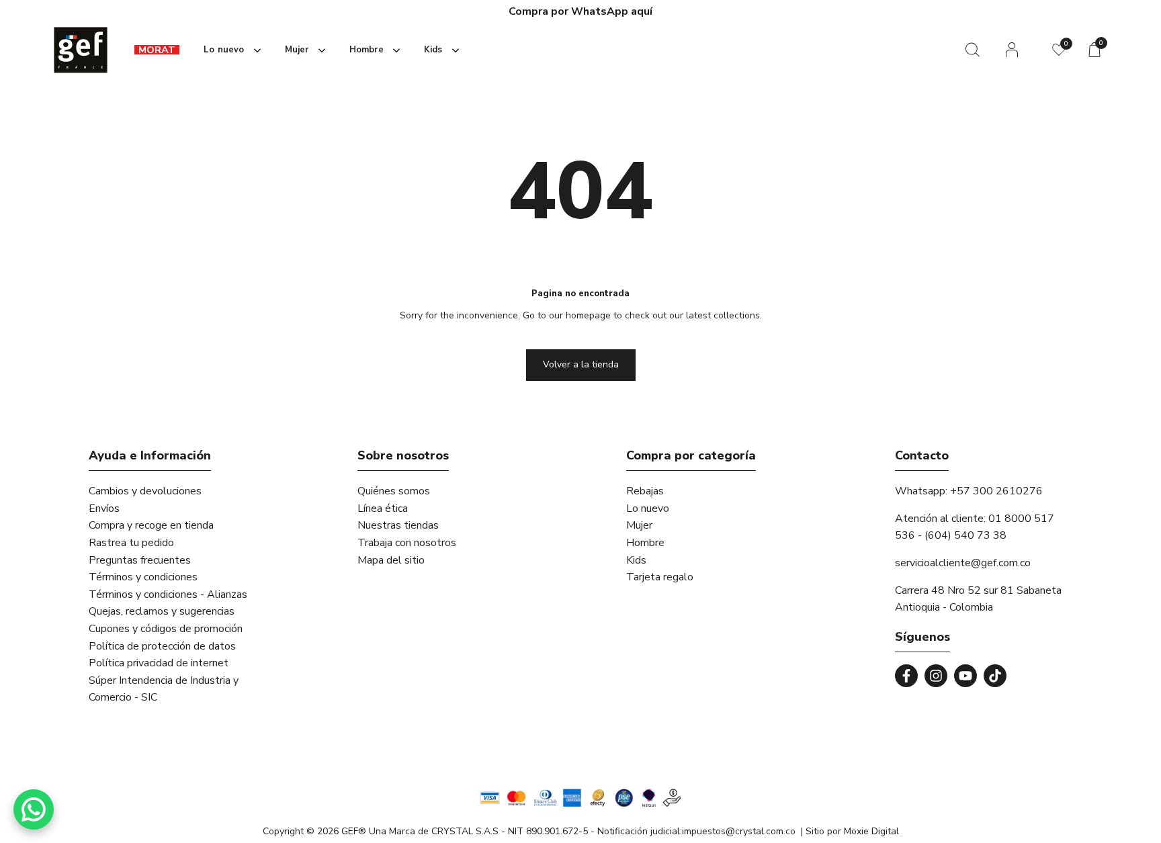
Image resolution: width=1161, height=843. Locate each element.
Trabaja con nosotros (406, 542)
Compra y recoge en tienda (151, 525)
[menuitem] (156, 50)
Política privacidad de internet (158, 663)
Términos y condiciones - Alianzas (168, 594)
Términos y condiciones (143, 577)
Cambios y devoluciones (145, 491)
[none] (229, 50)
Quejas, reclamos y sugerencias (161, 611)
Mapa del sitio (391, 560)
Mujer (639, 525)
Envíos (104, 508)
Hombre (645, 542)
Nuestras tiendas (398, 525)
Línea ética (382, 508)
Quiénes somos (393, 491)
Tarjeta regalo (659, 577)
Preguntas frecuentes (140, 560)
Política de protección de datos (162, 646)
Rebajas (645, 491)
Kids (636, 560)
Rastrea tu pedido (131, 542)
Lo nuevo (647, 508)
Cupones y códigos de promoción (166, 628)
